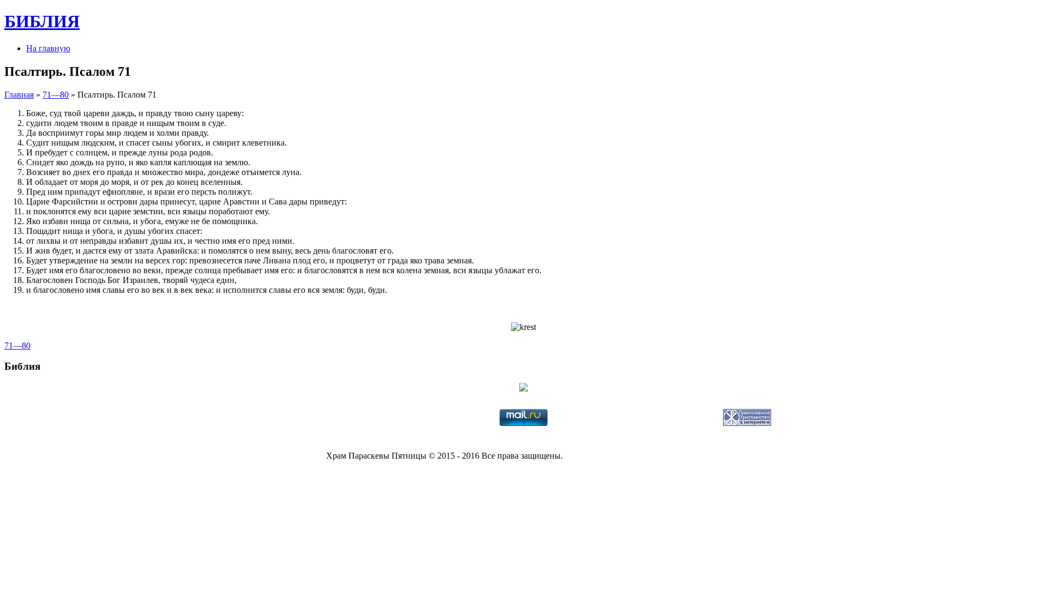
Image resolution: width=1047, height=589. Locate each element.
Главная (19, 94)
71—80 (56, 94)
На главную (48, 48)
